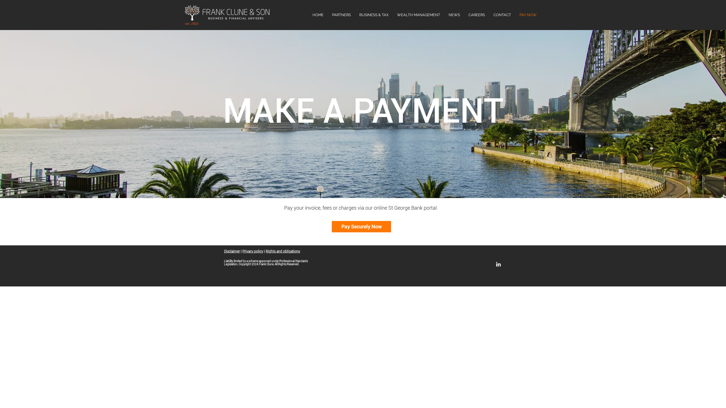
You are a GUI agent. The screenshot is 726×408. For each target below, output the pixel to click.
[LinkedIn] (498, 264)
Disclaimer (232, 251)
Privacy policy (252, 251)
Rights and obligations (283, 251)
